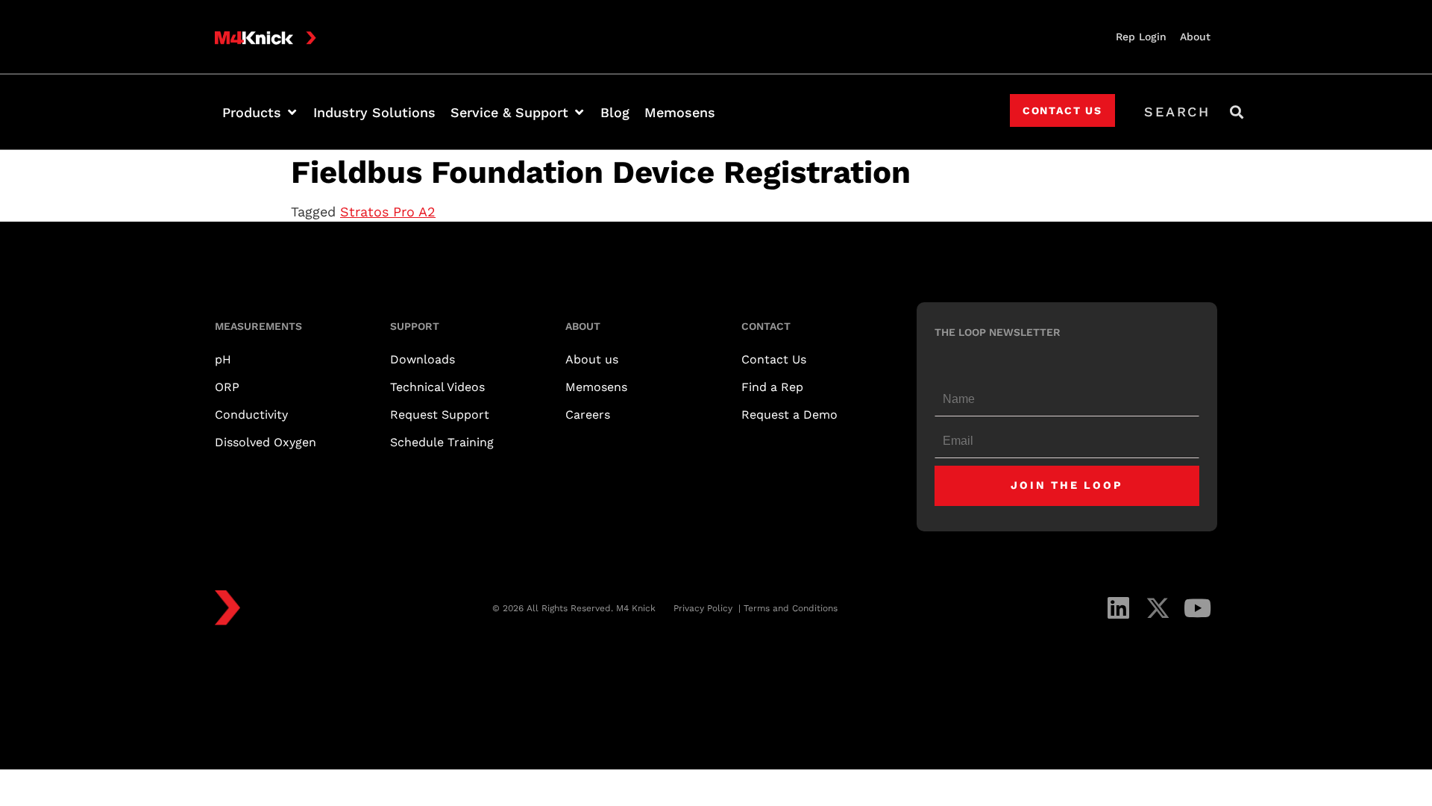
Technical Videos (437, 387)
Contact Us (773, 359)
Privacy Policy (704, 608)
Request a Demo (789, 414)
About (1195, 37)
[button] (260, 112)
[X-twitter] (1158, 608)
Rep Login (1141, 37)
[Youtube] (1197, 608)
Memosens (596, 387)
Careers (587, 414)
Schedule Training (442, 442)
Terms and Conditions (791, 608)
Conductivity (251, 414)
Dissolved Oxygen (265, 442)
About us (591, 359)
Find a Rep (772, 387)
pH (223, 359)
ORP (227, 387)
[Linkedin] (1118, 608)
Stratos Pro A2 (388, 211)
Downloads (422, 359)
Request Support (439, 414)
